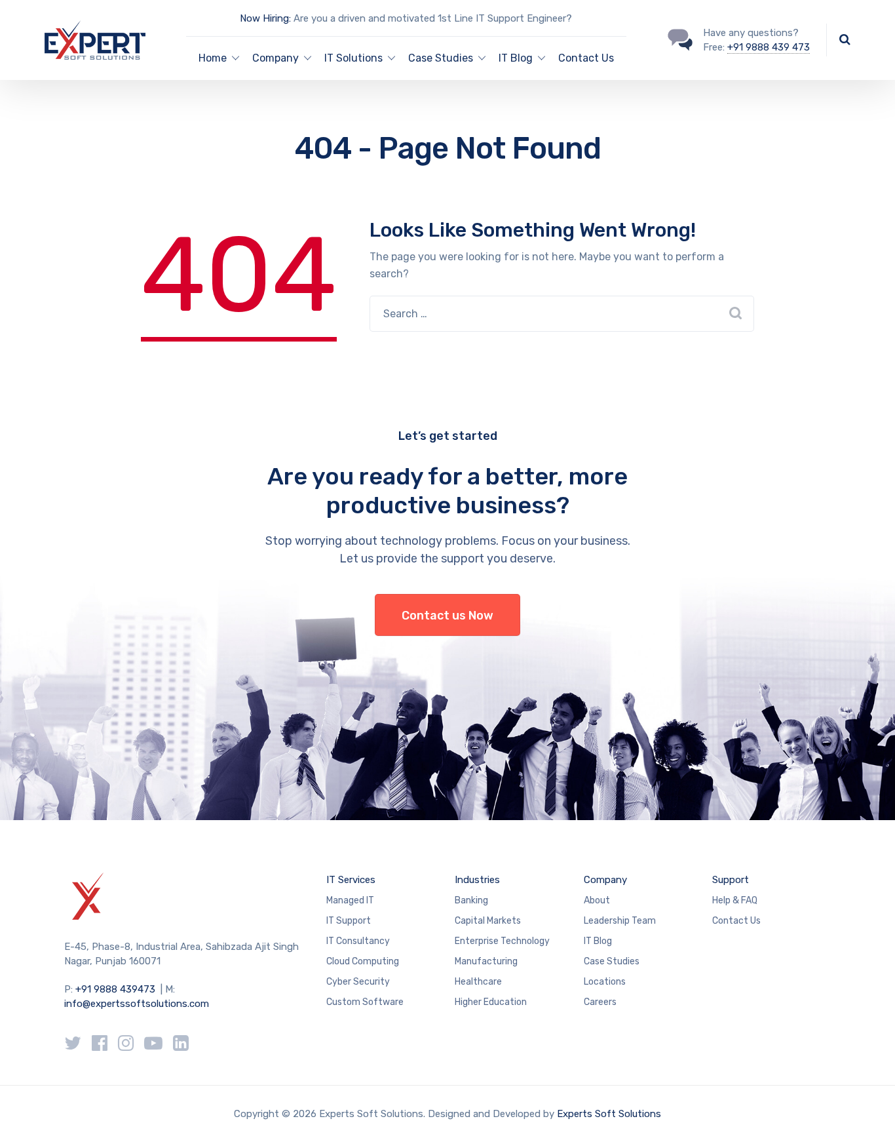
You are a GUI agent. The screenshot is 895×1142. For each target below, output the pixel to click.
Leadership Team (620, 920)
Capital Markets (488, 920)
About (597, 900)
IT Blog (516, 58)
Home (213, 58)
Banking (471, 900)
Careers (600, 1002)
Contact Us (586, 58)
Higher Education (491, 1002)
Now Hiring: (265, 18)
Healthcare (478, 981)
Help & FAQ (734, 900)
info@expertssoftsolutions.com (136, 1004)
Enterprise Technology (502, 941)
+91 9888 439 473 (768, 47)
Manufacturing (486, 961)
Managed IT (350, 900)
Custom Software (365, 1002)
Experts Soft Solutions (609, 1114)
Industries (477, 880)
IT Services (350, 880)
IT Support (348, 920)
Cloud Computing (362, 961)
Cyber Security (358, 981)
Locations (605, 981)
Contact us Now (447, 615)
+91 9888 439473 (115, 989)
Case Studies (440, 58)
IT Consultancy (358, 941)
